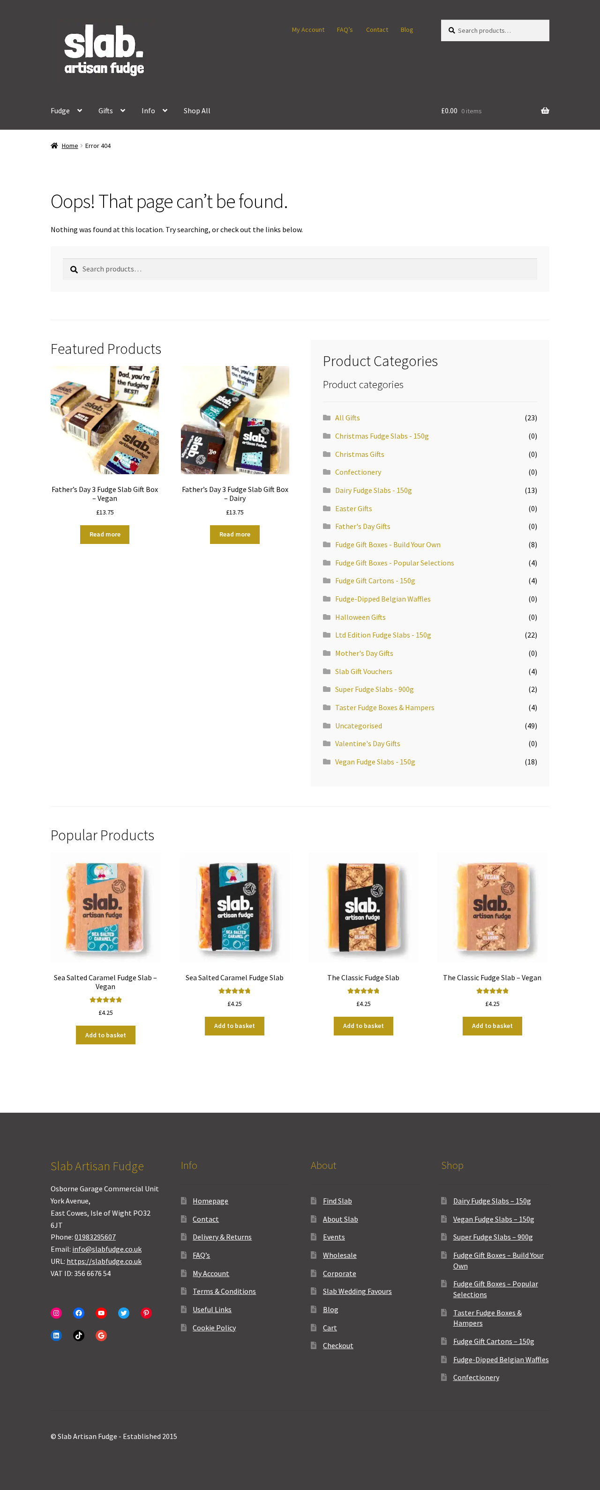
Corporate (339, 1273)
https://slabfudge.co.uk (104, 1261)
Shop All (197, 110)
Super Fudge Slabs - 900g (374, 689)
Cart (330, 1327)
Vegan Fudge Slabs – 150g (493, 1219)
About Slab (340, 1219)
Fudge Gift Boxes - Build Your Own (388, 544)
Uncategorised (358, 725)
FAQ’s (345, 29)
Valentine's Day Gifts (367, 743)
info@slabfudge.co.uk (107, 1249)
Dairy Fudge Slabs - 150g (373, 490)
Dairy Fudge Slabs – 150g (492, 1200)
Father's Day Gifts (362, 526)
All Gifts (347, 417)
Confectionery (358, 472)
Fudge (60, 110)
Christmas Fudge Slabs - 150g (382, 435)
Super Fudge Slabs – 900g (493, 1236)
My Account (308, 29)
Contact (377, 29)
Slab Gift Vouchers (363, 671)
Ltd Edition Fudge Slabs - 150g (383, 634)
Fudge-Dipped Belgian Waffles (383, 598)
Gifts (105, 110)
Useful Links (212, 1309)
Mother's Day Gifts (364, 653)
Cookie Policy (214, 1327)
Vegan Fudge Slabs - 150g (375, 761)
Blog (407, 29)
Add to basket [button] (105, 1035)
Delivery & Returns (222, 1236)
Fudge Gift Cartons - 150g (375, 580)
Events (334, 1236)
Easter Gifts (353, 508)
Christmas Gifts (359, 454)
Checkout (338, 1345)
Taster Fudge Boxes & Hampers (385, 707)
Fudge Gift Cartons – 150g (493, 1341)
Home (70, 145)
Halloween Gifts (360, 617)
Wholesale (340, 1255)
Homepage (210, 1200)
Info (148, 110)
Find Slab (337, 1200)
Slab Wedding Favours (357, 1291)
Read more (105, 534)
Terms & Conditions (224, 1291)
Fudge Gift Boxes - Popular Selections (394, 562)
